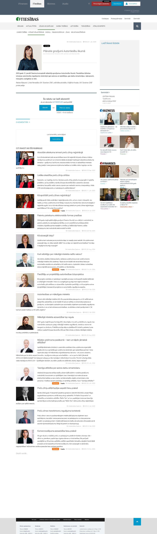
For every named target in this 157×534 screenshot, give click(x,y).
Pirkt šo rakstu (65, 108)
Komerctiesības (22, 32)
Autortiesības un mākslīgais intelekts (53, 294)
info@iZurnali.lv (134, 12)
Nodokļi (48, 32)
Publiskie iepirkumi (58, 32)
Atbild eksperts (99, 26)
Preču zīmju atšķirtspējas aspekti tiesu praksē (57, 388)
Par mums (34, 519)
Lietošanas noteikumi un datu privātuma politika (50, 519)
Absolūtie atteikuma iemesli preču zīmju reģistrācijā (60, 152)
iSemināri (137, 19)
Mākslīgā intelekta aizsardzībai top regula (55, 317)
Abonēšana (117, 4)
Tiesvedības (85, 26)
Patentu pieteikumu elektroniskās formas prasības (59, 215)
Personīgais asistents (101, 3)
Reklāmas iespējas (54, 533)
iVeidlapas (105, 19)
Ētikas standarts (77, 519)
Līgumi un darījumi (46, 26)
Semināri (127, 19)
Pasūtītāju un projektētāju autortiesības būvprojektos (60, 274)
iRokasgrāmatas (116, 19)
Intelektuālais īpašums (36, 32)
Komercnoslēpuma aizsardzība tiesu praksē (56, 431)
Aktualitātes (31, 26)
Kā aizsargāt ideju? (45, 235)
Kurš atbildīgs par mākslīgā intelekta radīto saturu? (59, 254)
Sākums (20, 26)
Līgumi (68, 32)
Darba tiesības (62, 26)
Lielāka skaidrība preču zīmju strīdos (53, 175)
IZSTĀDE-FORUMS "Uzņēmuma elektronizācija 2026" (109, 99)
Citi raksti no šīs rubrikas (29, 148)
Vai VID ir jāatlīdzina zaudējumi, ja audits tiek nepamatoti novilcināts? (107, 204)
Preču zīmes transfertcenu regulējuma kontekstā (58, 411)
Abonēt (45, 108)
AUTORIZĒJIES (57, 102)
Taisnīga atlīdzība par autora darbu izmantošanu (58, 368)
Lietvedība (74, 26)
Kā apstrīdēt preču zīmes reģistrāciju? (54, 195)
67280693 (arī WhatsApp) (132, 10)
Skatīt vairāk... (22, 453)
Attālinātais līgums (67, 519)
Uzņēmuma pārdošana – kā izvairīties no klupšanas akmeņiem (108, 128)
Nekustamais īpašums (78, 32)
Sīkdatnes (87, 519)
